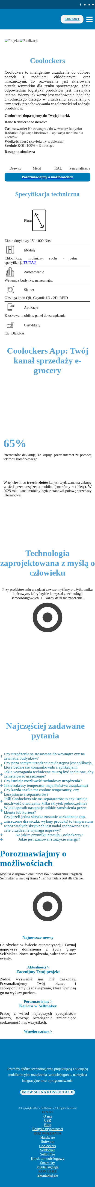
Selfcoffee (47, 1154)
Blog (47, 1125)
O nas (47, 1116)
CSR (47, 1120)
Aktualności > (38, 967)
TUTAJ (30, 263)
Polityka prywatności (47, 1129)
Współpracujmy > (38, 1031)
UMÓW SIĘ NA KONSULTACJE (47, 1092)
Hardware (47, 1137)
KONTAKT (72, 19)
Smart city (47, 1163)
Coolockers (47, 1146)
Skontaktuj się (47, 1175)
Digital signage (48, 1167)
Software (47, 1142)
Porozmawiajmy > (38, 1001)
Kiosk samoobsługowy (47, 1159)
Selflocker (47, 1150)
